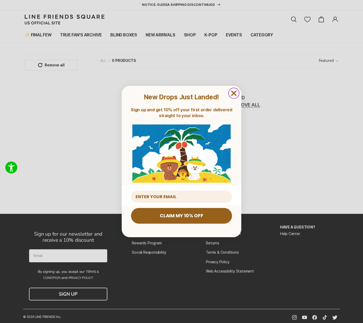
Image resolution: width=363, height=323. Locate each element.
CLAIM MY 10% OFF (181, 215)
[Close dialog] (234, 93)
